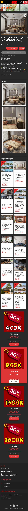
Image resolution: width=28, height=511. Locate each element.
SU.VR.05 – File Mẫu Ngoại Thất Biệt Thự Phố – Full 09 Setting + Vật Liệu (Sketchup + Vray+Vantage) (6, 178)
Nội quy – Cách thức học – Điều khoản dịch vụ (12, 495)
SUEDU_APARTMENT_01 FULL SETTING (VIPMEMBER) (7, 226)
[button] (25, 15)
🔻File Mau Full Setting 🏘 (17, 71)
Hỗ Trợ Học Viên (6, 486)
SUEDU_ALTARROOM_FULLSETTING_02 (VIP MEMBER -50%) (20, 227)
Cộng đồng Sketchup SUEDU (15, 66)
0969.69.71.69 (6, 468)
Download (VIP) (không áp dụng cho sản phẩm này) (13, 52)
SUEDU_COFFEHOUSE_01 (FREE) (7, 248)
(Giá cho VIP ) (19, 181)
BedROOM (7, 69)
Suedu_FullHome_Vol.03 (7, 204)
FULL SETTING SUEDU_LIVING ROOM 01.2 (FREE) (20, 251)
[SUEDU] (14, 2)
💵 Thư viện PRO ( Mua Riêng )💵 (16, 69)
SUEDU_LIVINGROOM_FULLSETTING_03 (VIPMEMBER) (7, 272)
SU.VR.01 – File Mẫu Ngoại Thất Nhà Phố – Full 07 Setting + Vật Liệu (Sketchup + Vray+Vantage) (19, 205)
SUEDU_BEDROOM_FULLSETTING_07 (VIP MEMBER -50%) (20, 176)
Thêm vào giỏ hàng (12, 48)
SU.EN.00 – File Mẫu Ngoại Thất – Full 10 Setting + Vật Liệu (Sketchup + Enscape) (7, 300)
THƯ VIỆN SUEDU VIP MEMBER (7, 64)
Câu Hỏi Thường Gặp (7, 483)
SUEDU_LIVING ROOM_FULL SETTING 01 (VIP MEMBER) (19, 274)
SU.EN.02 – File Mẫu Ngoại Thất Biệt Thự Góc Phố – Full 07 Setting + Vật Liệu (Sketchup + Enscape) (20, 300)
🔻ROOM (25, 71)
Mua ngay (22, 48)
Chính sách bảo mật (7, 498)
